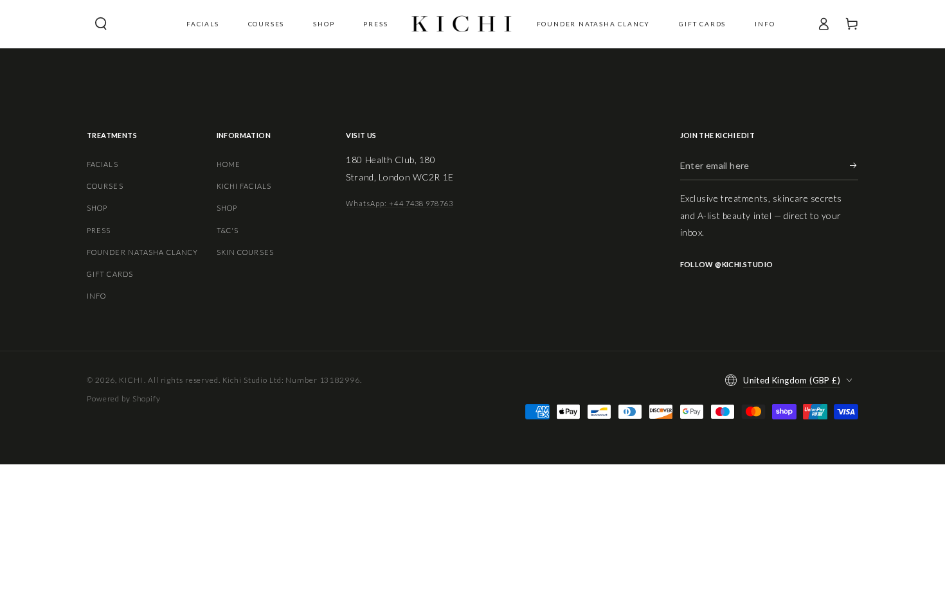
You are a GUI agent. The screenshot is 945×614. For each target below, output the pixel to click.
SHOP (97, 208)
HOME (228, 164)
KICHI (131, 380)
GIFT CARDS (110, 274)
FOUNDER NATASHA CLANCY (142, 252)
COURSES (105, 186)
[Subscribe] (854, 166)
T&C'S (228, 230)
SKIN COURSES (245, 252)
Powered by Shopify (124, 398)
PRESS (99, 230)
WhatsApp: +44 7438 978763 (399, 203)
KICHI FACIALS (244, 186)
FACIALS (102, 164)
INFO (96, 296)
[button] (101, 24)
